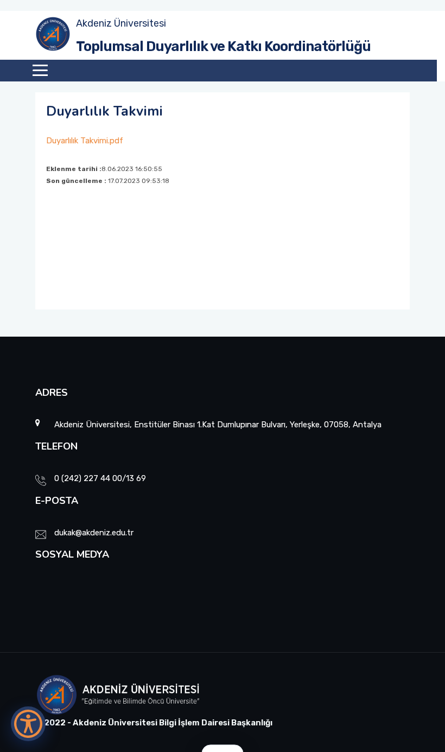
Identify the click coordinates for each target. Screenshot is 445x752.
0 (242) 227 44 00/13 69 (100, 478)
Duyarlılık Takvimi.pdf (84, 141)
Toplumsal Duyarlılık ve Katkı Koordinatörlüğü (223, 46)
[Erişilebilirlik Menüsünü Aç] (28, 723)
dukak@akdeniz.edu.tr (94, 533)
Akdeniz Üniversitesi (121, 23)
